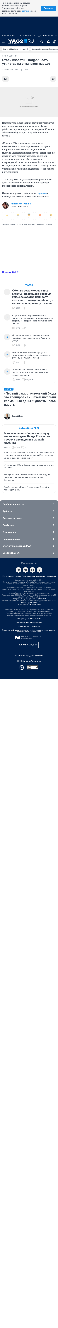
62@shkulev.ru (41, 599)
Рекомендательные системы (29, 626)
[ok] (39, 570)
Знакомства (25, 36)
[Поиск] (42, 42)
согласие (26, 11)
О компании (9, 532)
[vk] (25, 570)
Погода (37, 36)
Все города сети (11, 553)
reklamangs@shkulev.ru (41, 611)
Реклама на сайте (12, 518)
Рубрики (7, 511)
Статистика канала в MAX (17, 546)
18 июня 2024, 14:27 (10, 70)
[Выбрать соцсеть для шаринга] (53, 79)
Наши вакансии (11, 539)
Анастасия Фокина (21, 203)
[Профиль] (55, 42)
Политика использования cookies (29, 622)
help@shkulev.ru (35, 604)
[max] (32, 570)
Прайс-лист (9, 525)
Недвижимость (9, 36)
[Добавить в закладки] (5, 79)
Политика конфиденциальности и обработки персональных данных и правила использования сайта (29, 631)
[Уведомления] (48, 42)
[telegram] (18, 570)
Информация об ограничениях (29, 619)
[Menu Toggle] (3, 42)
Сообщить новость (13, 504)
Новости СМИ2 (10, 272)
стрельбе (42, 193)
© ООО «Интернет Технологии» (29, 661)
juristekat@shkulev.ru (29, 602)
